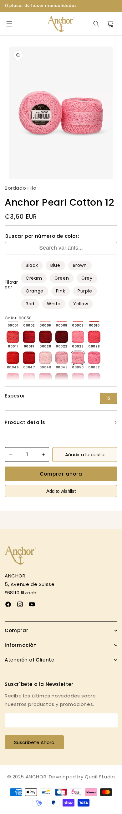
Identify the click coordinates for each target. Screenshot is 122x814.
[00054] (13, 379)
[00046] (13, 358)
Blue (55, 265)
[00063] (94, 379)
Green (61, 278)
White (54, 304)
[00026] (78, 337)
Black (32, 265)
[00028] (94, 337)
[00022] (61, 337)
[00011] (13, 337)
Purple (85, 291)
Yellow (80, 304)
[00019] (29, 337)
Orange (34, 291)
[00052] (94, 358)
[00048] (45, 358)
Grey (86, 278)
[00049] (61, 358)
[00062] (78, 379)
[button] (9, 24)
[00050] (78, 358)
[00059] (61, 379)
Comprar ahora (61, 474)
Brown (80, 265)
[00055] (29, 379)
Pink (60, 291)
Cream (34, 278)
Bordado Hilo (20, 188)
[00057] (45, 379)
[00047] (29, 358)
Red (30, 304)
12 (108, 398)
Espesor (15, 396)
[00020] (45, 337)
